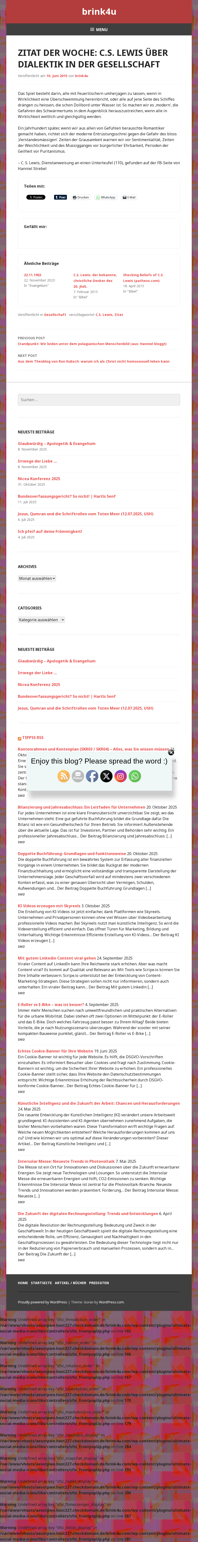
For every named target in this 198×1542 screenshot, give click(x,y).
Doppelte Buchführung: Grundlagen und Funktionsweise (72, 853)
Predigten (99, 1283)
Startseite (41, 1283)
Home (23, 1283)
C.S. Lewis (104, 314)
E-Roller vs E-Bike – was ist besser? (51, 1004)
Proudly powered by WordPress (42, 1302)
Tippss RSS (32, 737)
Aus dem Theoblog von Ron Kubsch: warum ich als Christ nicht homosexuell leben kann (94, 358)
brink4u (99, 11)
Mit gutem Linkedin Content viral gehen (57, 958)
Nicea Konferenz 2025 (39, 478)
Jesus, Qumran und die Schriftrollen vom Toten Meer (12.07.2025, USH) (85, 513)
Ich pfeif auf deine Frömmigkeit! (50, 531)
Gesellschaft (55, 314)
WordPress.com (111, 1302)
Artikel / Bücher (70, 1283)
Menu (102, 29)
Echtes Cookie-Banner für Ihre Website (55, 1051)
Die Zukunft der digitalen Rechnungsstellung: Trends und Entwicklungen (88, 1213)
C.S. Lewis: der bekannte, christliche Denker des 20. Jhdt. (95, 281)
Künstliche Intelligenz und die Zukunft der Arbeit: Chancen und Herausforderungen (99, 1103)
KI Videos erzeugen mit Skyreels (49, 905)
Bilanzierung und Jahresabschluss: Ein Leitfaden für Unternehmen (81, 807)
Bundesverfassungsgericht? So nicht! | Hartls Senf (67, 496)
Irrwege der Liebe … (37, 461)
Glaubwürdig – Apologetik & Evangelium (57, 443)
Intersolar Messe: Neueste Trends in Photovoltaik (66, 1161)
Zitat (118, 314)
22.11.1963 (32, 275)
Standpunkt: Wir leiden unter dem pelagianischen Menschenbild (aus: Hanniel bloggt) (92, 341)
